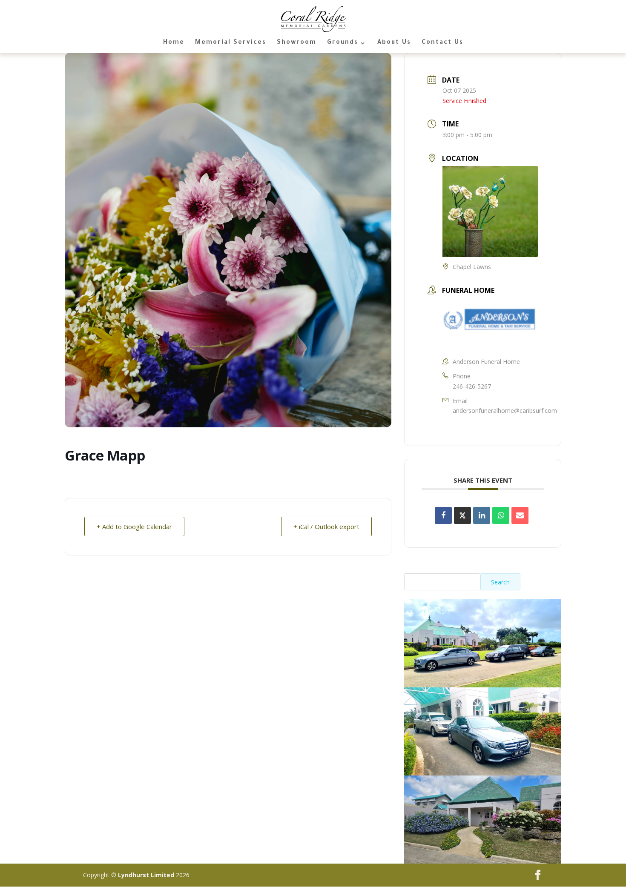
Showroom (296, 43)
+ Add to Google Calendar (134, 526)
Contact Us (442, 43)
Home (173, 43)
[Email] (519, 515)
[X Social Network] (462, 515)
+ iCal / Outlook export (326, 526)
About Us (394, 43)
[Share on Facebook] (443, 515)
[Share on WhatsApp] (500, 515)
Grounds (342, 43)
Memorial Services (230, 43)
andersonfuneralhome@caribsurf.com (505, 410)
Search (500, 582)
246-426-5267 (472, 386)
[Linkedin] (481, 515)
